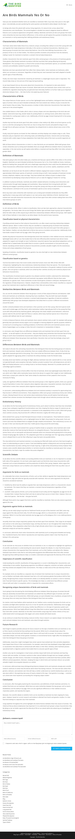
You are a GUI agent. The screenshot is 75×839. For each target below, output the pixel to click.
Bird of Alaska (6, 784)
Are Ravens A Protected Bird (10, 762)
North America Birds (8, 811)
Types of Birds (6, 822)
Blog (4, 799)
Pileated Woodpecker (8, 816)
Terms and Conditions (47, 833)
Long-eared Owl (7, 809)
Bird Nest (5, 782)
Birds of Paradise (7, 794)
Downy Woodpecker (8, 803)
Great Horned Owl (8, 807)
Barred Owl (6, 775)
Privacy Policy (36, 833)
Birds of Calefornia (8, 792)
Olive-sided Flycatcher (9, 814)
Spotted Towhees (7, 820)
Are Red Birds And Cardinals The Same (13, 760)
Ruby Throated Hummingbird (11, 818)
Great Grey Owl (7, 805)
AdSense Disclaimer (26, 833)
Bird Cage (5, 779)
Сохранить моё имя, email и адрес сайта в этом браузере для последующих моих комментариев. (36, 743)
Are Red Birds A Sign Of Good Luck (12, 758)
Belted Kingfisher (7, 777)
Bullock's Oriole (7, 801)
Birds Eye (5, 788)
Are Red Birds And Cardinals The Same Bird (14, 766)
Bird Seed (5, 786)
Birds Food (6, 790)
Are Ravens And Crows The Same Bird (13, 764)
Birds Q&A (5, 797)
